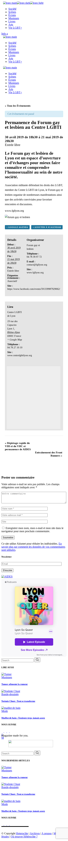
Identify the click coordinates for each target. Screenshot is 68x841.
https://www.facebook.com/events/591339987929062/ (33, 289)
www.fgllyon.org (14, 210)
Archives (35, 833)
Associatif (12, 281)
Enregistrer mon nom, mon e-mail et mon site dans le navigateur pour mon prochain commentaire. (32, 530)
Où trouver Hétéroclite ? (24, 836)
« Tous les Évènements (18, 105)
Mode (4, 711)
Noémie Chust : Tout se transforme (18, 701)
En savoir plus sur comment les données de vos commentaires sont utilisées (33, 546)
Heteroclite (22, 833)
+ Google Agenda (17, 227)
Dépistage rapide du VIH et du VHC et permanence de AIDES (18, 446)
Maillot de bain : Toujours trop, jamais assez (23, 718)
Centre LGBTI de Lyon (31, 189)
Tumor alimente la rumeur (14, 684)
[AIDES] (7, 576)
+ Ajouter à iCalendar (47, 227)
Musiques (6, 677)
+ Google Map (14, 339)
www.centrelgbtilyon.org (19, 355)
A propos (46, 833)
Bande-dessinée (10, 694)
